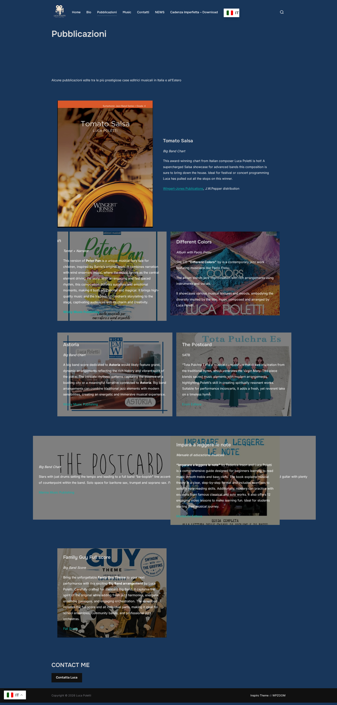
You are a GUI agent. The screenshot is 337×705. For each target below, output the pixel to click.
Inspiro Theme (259, 695)
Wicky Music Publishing (80, 404)
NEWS (159, 12)
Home (76, 12)
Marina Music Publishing (56, 492)
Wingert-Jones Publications (183, 188)
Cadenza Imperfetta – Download (194, 12)
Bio (88, 12)
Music (127, 12)
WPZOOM (279, 695)
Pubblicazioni (107, 12)
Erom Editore (191, 404)
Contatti (143, 12)
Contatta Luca (66, 677)
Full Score (70, 629)
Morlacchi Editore (189, 516)
